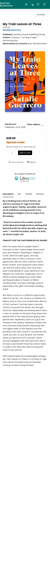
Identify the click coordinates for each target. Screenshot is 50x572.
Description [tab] (8, 194)
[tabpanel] (25, 286)
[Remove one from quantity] (8, 152)
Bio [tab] (19, 194)
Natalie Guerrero (12, 30)
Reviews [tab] (40, 194)
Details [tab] (28, 194)
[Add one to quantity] (15, 152)
